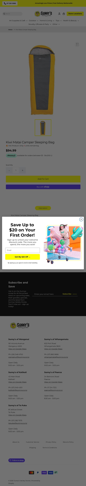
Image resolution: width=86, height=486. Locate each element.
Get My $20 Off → (22, 257)
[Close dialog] (81, 219)
